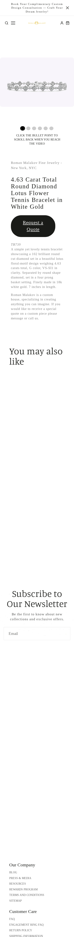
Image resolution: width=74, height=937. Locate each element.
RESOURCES (17, 883)
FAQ (12, 919)
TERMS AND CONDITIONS (26, 895)
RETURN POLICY (20, 930)
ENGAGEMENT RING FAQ (26, 924)
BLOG (13, 872)
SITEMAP (15, 900)
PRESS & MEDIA (20, 878)
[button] (22, 128)
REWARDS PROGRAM (23, 889)
